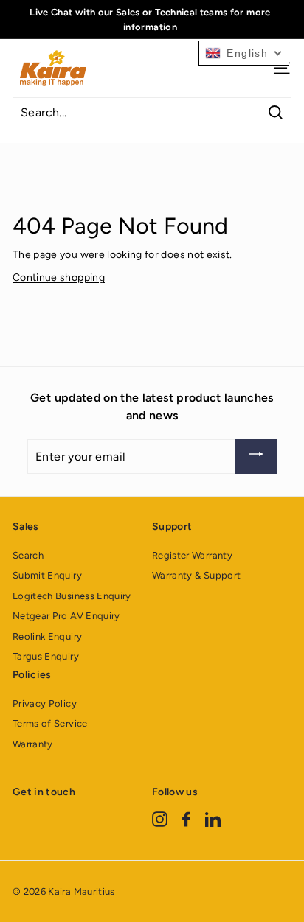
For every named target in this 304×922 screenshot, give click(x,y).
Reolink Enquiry (47, 636)
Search (28, 555)
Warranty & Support (196, 575)
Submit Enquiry (47, 575)
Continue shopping (59, 277)
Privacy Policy (45, 703)
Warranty (33, 744)
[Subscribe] (256, 456)
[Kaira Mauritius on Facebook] (186, 818)
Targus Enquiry (46, 656)
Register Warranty (192, 555)
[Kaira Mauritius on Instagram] (159, 818)
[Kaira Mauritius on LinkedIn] (213, 818)
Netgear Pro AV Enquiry (66, 615)
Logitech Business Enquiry (72, 595)
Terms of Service (50, 723)
